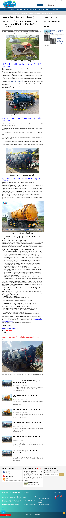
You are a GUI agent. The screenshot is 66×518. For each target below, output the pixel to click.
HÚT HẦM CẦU (33, 9)
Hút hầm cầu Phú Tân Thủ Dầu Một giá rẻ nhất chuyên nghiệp (26, 381)
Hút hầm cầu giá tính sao (43, 498)
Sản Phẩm (19, 9)
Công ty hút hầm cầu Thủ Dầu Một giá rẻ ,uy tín (20, 337)
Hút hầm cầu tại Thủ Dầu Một (10, 71)
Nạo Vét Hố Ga (41, 496)
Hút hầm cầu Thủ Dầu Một (48, 13)
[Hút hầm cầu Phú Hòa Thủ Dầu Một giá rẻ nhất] (7, 439)
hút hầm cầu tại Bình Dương (17, 81)
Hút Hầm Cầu (41, 502)
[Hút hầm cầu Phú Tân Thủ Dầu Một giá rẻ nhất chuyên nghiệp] (7, 383)
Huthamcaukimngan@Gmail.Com (12, 332)
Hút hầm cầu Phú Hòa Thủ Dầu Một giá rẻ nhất (26, 437)
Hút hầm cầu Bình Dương (35, 13)
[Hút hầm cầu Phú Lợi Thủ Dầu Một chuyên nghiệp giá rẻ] (7, 453)
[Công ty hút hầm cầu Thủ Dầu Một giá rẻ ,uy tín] (22, 357)
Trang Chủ (5, 9)
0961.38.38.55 (9, 503)
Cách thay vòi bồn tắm (55, 36)
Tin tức (26, 9)
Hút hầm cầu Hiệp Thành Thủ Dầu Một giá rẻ (27, 409)
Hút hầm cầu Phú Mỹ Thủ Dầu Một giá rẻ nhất (26, 395)
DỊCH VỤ (13, 9)
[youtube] (58, 496)
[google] (61, 496)
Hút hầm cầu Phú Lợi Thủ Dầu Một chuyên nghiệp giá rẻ (26, 451)
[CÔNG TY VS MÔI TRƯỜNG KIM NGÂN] (9, 4)
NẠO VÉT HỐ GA (55, 9)
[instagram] (55, 498)
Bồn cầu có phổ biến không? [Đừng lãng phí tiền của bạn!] (56, 32)
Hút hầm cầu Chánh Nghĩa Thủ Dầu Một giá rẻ (27, 422)
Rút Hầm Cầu (41, 500)
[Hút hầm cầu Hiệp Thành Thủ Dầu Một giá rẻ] (7, 412)
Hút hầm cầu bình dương (43, 504)
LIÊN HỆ (46, 45)
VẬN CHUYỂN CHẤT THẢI (44, 9)
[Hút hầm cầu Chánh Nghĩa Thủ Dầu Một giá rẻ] (7, 424)
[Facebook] (55, 496)
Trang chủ (16, 13)
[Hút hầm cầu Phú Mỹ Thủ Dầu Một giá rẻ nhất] (7, 397)
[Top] (64, 513)
